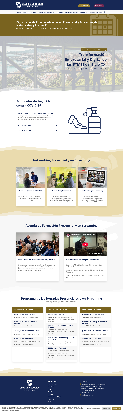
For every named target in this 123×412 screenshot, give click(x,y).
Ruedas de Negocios (71, 12)
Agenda (33, 12)
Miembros (50, 12)
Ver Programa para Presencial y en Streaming (56, 28)
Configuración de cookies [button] (93, 408)
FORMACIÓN (99, 6)
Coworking (83, 12)
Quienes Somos (52, 384)
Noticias (92, 12)
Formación (59, 12)
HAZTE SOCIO (84, 6)
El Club (25, 12)
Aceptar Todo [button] (116, 408)
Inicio (19, 12)
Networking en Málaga (54, 397)
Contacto (99, 12)
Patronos (42, 12)
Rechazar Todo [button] (106, 408)
